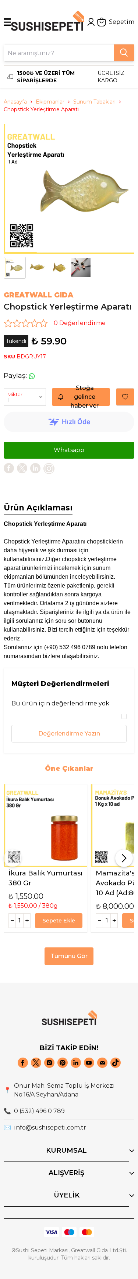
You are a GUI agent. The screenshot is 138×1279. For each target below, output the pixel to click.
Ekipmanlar (50, 101)
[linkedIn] (35, 468)
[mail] (102, 1063)
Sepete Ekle (59, 920)
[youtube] (89, 1063)
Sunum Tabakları (94, 101)
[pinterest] (62, 1063)
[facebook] (9, 468)
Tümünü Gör (69, 956)
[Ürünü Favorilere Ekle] (125, 397)
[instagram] (49, 1063)
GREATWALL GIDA (38, 295)
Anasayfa (15, 101)
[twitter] (22, 468)
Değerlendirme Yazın (69, 733)
